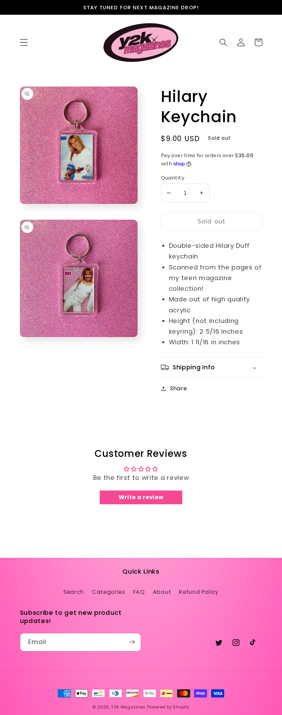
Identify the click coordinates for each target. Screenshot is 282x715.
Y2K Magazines (128, 707)
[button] (24, 42)
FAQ (139, 592)
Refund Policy (199, 592)
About (162, 592)
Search (73, 592)
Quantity (173, 177)
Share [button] (178, 388)
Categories (108, 592)
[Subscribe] (132, 642)
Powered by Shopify (168, 707)
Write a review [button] (141, 497)
